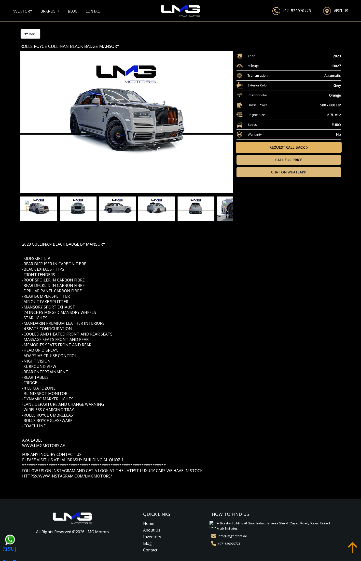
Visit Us (339, 11)
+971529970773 (295, 11)
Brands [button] (48, 11)
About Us (151, 530)
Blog (72, 11)
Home (148, 523)
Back (32, 33)
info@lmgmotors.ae (232, 536)
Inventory (22, 11)
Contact (94, 11)
